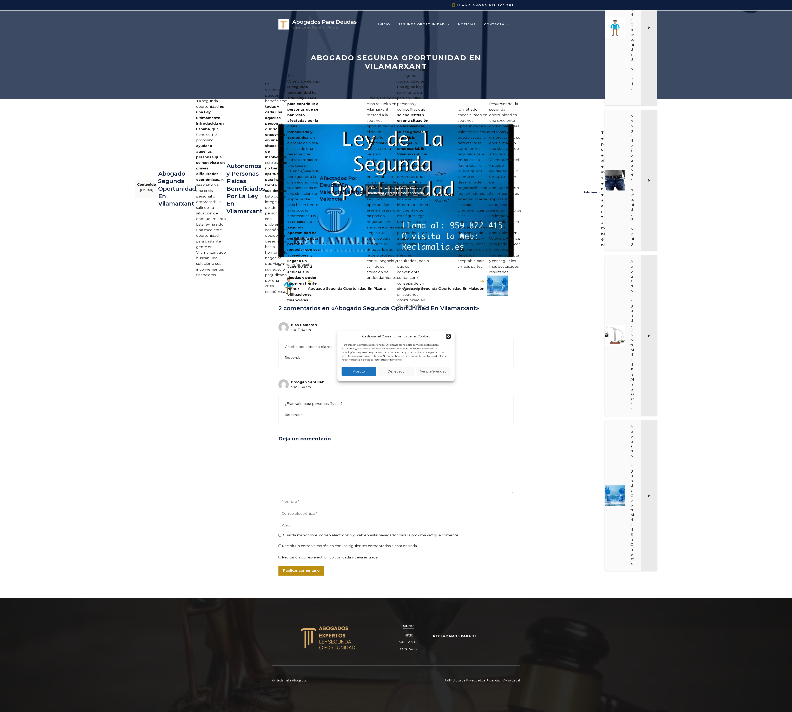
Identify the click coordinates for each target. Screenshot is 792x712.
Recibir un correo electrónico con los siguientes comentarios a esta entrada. (350, 546)
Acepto (359, 371)
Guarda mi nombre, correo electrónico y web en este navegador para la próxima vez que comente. (371, 535)
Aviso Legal (511, 680)
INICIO (408, 635)
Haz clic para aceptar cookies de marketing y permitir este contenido (396, 190)
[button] (448, 336)
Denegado (396, 371)
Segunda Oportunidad (421, 24)
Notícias (467, 24)
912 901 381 (501, 5)
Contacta (494, 24)
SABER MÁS (408, 642)
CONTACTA (408, 649)
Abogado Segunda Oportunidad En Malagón (443, 288)
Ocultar (146, 190)
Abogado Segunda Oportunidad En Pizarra (347, 288)
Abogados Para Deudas (324, 22)
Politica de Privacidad (465, 680)
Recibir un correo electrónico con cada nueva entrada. (330, 557)
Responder (293, 358)
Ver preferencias (433, 371)
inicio (384, 24)
